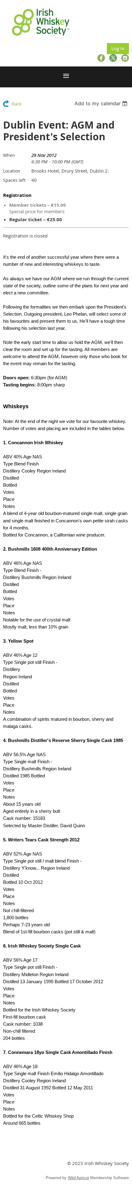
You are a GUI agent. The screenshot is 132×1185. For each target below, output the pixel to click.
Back (17, 104)
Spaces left (14, 180)
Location (11, 171)
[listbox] (102, 103)
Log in (117, 48)
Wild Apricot (78, 1177)
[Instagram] (125, 58)
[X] (113, 58)
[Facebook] (101, 58)
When (9, 155)
